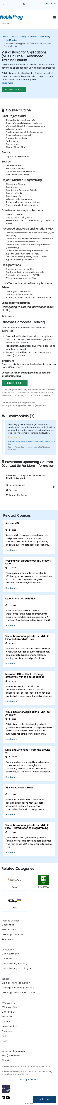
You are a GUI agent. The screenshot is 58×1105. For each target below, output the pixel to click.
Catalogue (8, 924)
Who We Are (9, 1007)
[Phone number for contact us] (2, 3)
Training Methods (12, 934)
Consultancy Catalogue (16, 968)
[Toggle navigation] (54, 17)
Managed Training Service (18, 987)
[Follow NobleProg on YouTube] (8, 1097)
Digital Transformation (16, 982)
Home (5, 36)
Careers (7, 1031)
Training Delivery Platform (18, 992)
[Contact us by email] (24, 3)
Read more (7, 83)
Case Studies (10, 958)
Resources (8, 939)
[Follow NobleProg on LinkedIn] (3, 1097)
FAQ (4, 1036)
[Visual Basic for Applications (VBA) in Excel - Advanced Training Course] (14, 16)
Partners (7, 1016)
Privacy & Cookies (29, 1079)
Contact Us (51, 3)
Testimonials (10, 1026)
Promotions (9, 929)
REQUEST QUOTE (14, 89)
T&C (4, 1040)
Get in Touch (44, 1099)
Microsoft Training (19, 36)
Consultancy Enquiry (14, 963)
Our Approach (10, 953)
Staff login (29, 1103)
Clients (6, 1021)
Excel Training (11, 40)
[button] (53, 487)
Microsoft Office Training (40, 36)
